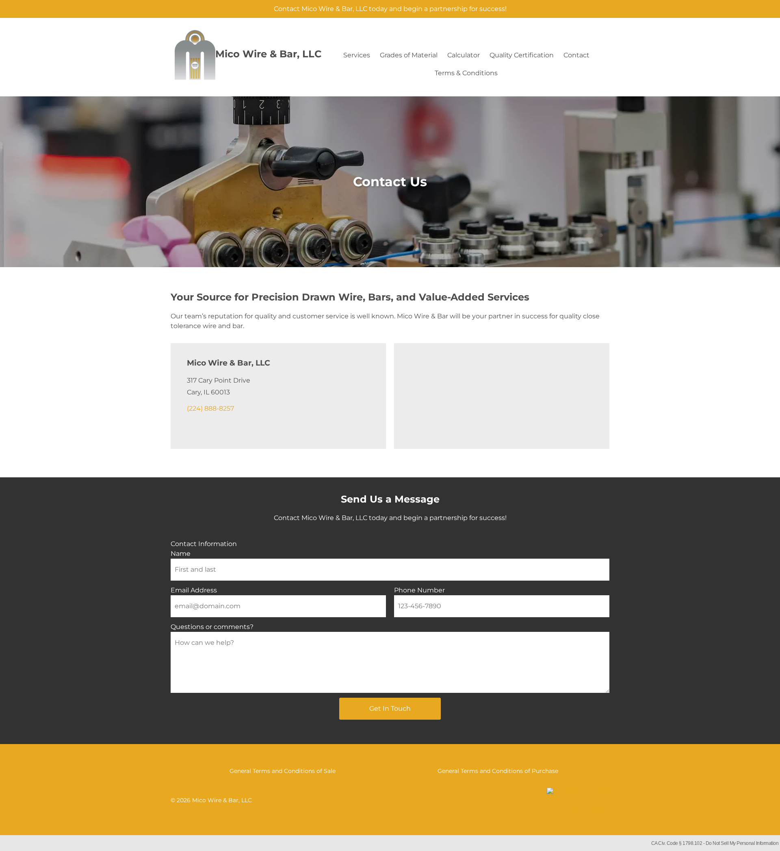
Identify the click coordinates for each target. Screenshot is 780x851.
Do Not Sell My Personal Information (742, 843)
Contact (576, 55)
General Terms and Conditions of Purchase (498, 771)
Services (356, 55)
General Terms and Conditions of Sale (283, 771)
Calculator (463, 55)
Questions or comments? (212, 627)
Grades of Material (409, 55)
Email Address (194, 590)
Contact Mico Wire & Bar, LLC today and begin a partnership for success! (390, 9)
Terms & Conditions (466, 73)
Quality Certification (522, 55)
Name (181, 553)
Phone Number (419, 590)
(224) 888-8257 (210, 408)
